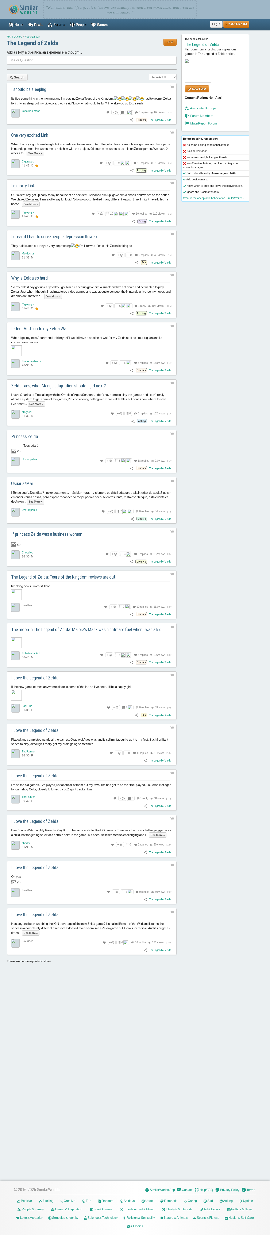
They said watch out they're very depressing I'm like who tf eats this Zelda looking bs (71, 246)
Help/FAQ (206, 1190)
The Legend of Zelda (32, 43)
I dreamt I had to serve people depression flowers (54, 236)
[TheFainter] (15, 753)
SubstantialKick (31, 653)
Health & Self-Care (241, 1217)
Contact (187, 1190)
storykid (26, 412)
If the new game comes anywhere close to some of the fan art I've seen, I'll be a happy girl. (71, 687)
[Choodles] (15, 555)
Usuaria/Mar (22, 483)
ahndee (26, 843)
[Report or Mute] (172, 86)
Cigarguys (28, 161)
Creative (69, 1201)
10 (111, 213)
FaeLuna (27, 706)
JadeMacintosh (31, 110)
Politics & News (241, 1209)
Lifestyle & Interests (179, 1209)
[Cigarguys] (15, 164)
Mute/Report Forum (203, 123)
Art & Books (211, 1209)
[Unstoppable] (15, 461)
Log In (216, 24)
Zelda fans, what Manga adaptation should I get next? (58, 385)
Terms (250, 1190)
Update (247, 1201)
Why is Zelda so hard (29, 278)
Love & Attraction (31, 1217)
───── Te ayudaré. (25, 448)
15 (142, 163)
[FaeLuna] (15, 708)
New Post (198, 89)
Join (170, 42)
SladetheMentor (31, 361)
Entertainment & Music (139, 1209)
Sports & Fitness (207, 1217)
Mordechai (28, 253)
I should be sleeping (28, 89)
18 (143, 460)
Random (107, 1201)
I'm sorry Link (23, 185)
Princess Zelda (24, 436)
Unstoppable (29, 459)
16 (140, 942)
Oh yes (16, 879)
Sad (210, 1201)
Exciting (47, 1201)
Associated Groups (203, 108)
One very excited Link (29, 135)
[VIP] (36, 165)
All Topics (136, 1226)
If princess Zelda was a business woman (46, 534)
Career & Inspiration (68, 1209)
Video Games (32, 36)
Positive (26, 1201)
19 (141, 213)
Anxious (129, 1201)
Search (18, 77)
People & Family (32, 1209)
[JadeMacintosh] (15, 113)
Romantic (170, 1201)
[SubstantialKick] (15, 655)
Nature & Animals (175, 1217)
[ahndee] (15, 845)
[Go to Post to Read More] (91, 642)
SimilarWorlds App (162, 1190)
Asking (228, 1201)
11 (142, 753)
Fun (88, 1201)
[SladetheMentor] (15, 363)
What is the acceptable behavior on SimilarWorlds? (213, 198)
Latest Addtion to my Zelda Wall (40, 328)
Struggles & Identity (64, 1217)
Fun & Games (14, 36)
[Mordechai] (15, 256)
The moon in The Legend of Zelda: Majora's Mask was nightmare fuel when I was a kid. (87, 629)
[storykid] (15, 414)
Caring (192, 1201)
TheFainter (28, 751)
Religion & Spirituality (140, 1217)
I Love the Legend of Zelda (34, 677)
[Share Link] (132, 120)
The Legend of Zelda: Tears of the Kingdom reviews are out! (63, 577)
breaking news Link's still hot (30, 586)
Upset (149, 1201)
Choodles (27, 552)
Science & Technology (102, 1217)
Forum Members (201, 116)
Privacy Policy (229, 1190)
